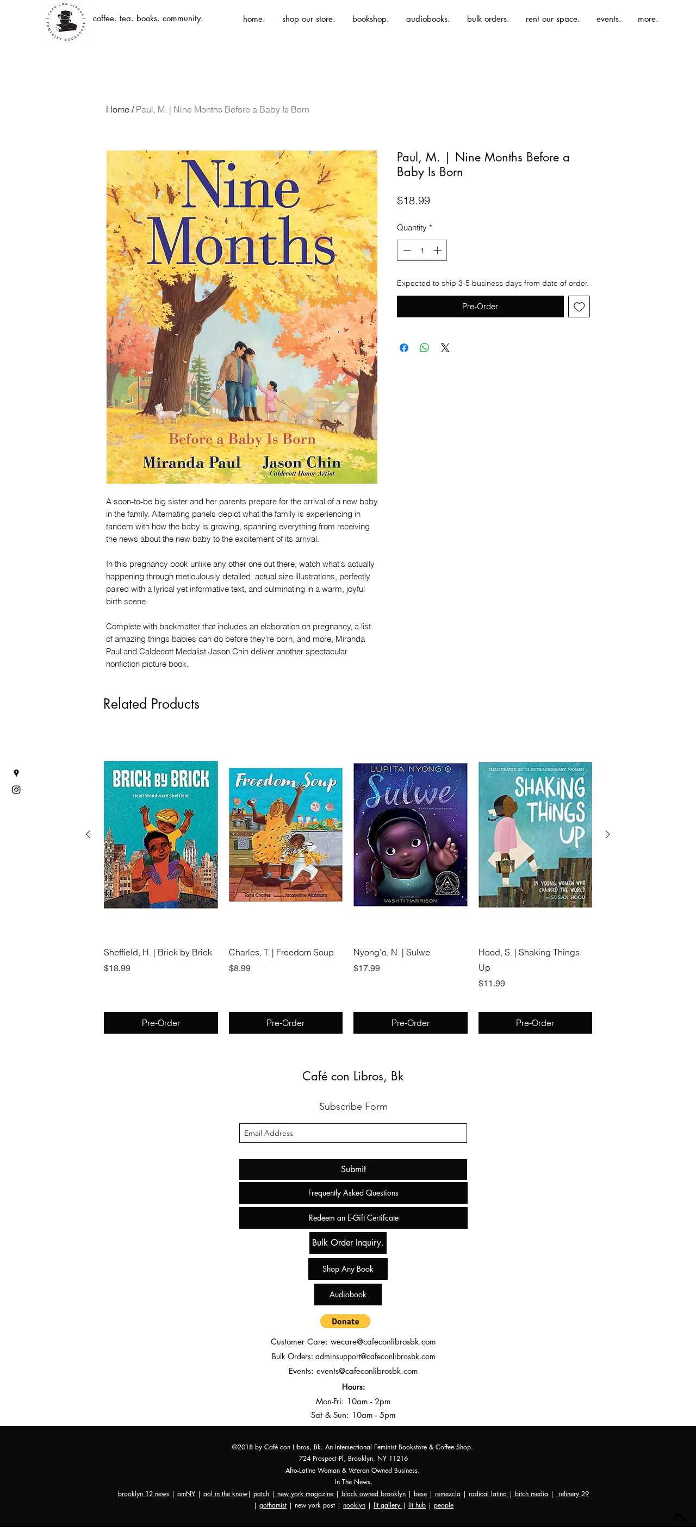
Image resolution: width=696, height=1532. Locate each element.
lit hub (417, 1505)
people (443, 1505)
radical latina (488, 1493)
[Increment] (438, 250)
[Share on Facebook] (404, 347)
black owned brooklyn (373, 1493)
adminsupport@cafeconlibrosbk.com (375, 1356)
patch (261, 1493)
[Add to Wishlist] (579, 307)
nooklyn (354, 1505)
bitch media (530, 1493)
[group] (348, 883)
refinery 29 (572, 1493)
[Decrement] (406, 250)
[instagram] (16, 789)
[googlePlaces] (16, 773)
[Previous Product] (88, 834)
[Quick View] (161, 835)
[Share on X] (445, 347)
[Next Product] (607, 834)
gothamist (273, 1505)
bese (420, 1493)
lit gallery (388, 1505)
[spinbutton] (422, 250)
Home (117, 109)
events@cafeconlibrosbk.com (367, 1371)
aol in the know (225, 1493)
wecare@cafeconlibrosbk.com (383, 1341)
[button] (345, 1321)
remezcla (448, 1493)
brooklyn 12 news (143, 1493)
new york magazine (304, 1493)
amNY (186, 1493)
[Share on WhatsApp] (424, 347)
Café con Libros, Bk (352, 1076)
